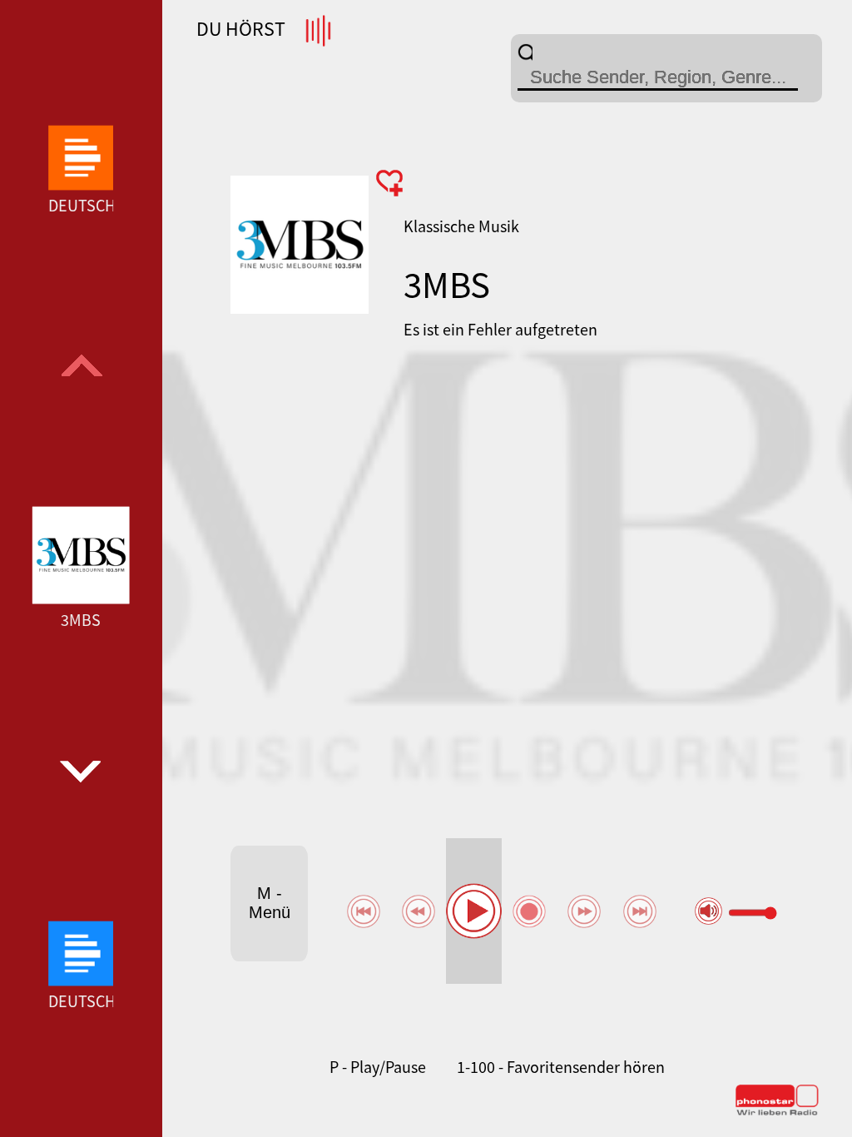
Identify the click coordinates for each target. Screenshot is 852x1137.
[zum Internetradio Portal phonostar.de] (777, 1112)
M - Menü (269, 902)
